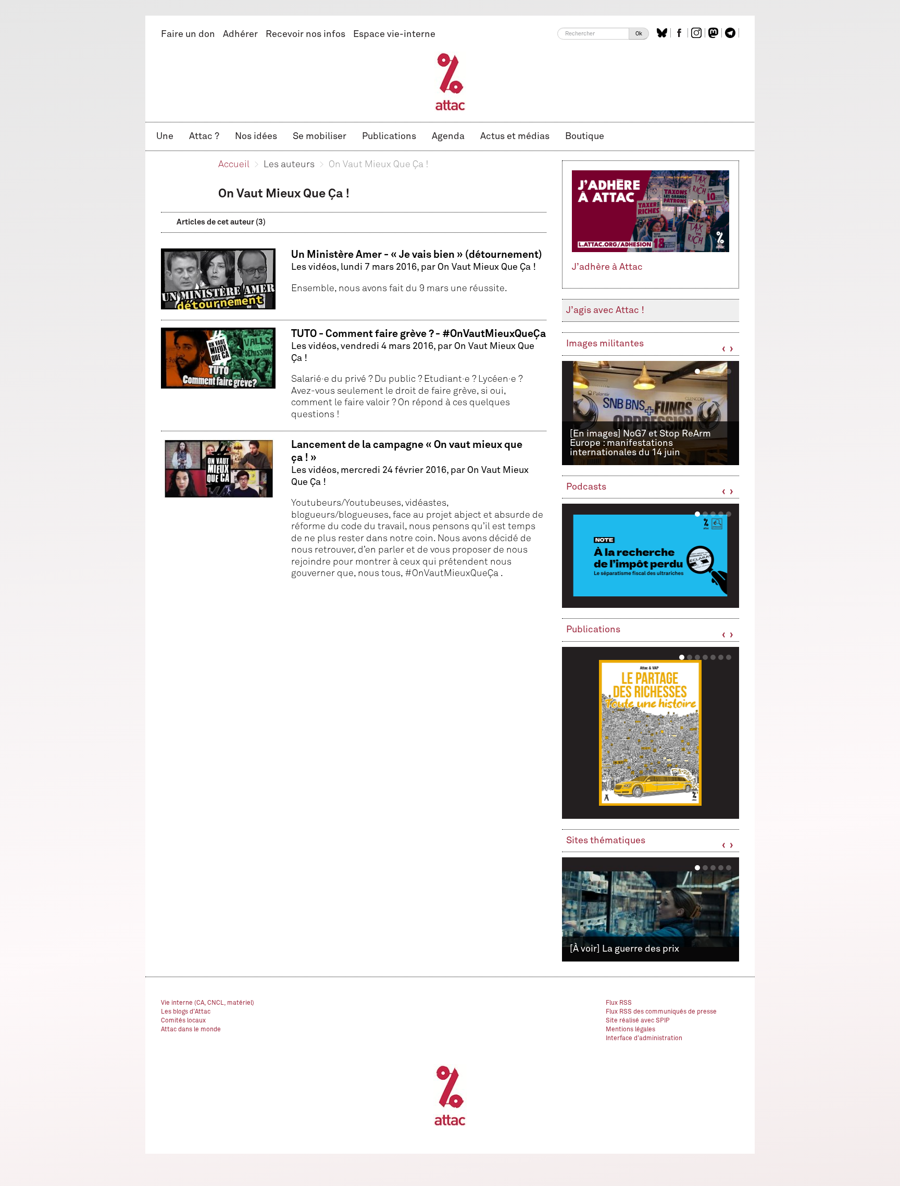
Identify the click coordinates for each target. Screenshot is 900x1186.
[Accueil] (450, 81)
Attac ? (204, 136)
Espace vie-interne (394, 34)
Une (164, 136)
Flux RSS (619, 1003)
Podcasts (586, 487)
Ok (638, 33)
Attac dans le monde (191, 1030)
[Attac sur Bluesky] (663, 33)
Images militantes (605, 343)
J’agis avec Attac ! (605, 310)
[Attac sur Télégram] (731, 33)
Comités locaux (183, 1021)
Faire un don (188, 34)
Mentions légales (630, 1030)
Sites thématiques (605, 840)
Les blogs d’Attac (185, 1012)
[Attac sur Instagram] (697, 33)
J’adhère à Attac (607, 267)
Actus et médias (514, 136)
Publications (389, 136)
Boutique (584, 136)
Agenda (448, 136)
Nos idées (256, 136)
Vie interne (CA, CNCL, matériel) (207, 1003)
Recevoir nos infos (305, 34)
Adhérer (240, 34)
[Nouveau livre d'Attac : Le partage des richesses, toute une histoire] (650, 733)
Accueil (233, 164)
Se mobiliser (319, 136)
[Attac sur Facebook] (680, 33)
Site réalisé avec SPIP (638, 1021)
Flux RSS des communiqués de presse (661, 1012)
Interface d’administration (644, 1038)
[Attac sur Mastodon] (714, 33)
